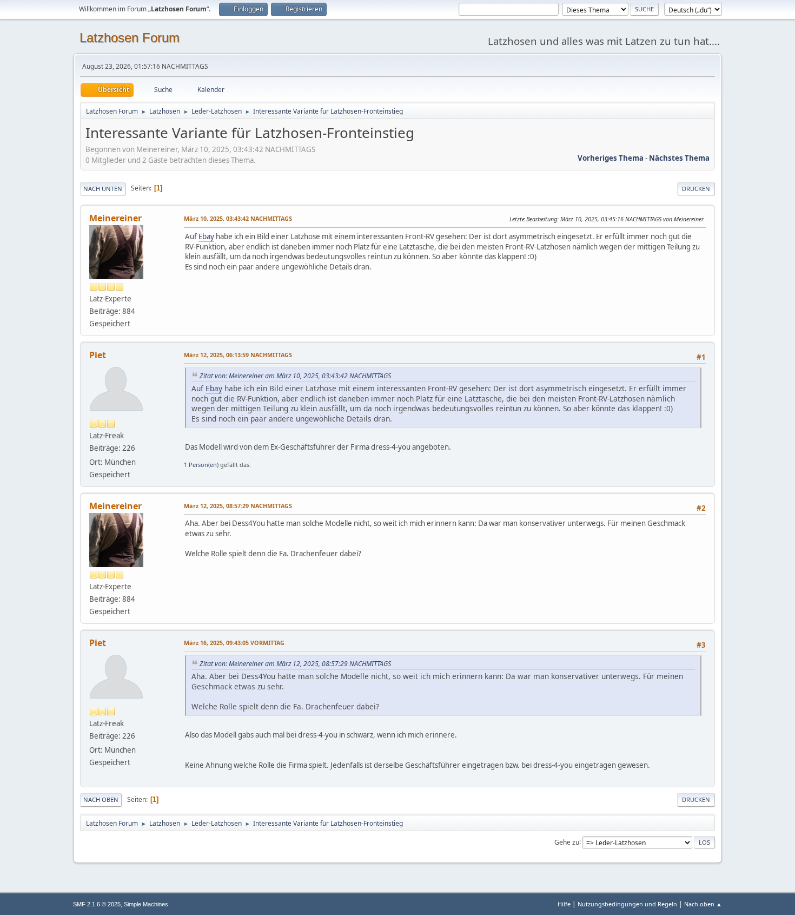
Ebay (206, 236)
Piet (97, 355)
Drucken (696, 189)
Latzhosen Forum (130, 37)
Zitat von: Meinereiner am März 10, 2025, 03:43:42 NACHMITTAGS (295, 375)
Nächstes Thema (679, 158)
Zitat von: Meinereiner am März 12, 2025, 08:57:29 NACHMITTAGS (295, 663)
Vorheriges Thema (611, 158)
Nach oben (100, 799)
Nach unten (102, 189)
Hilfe (564, 904)
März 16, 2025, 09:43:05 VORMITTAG (234, 642)
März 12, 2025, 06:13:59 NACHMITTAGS (238, 355)
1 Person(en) (201, 464)
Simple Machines (146, 904)
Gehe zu (566, 841)
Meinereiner (115, 218)
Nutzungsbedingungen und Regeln (627, 904)
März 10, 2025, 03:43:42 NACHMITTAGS (238, 218)
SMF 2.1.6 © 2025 (97, 904)
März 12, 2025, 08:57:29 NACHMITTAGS (238, 506)
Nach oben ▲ (703, 904)
